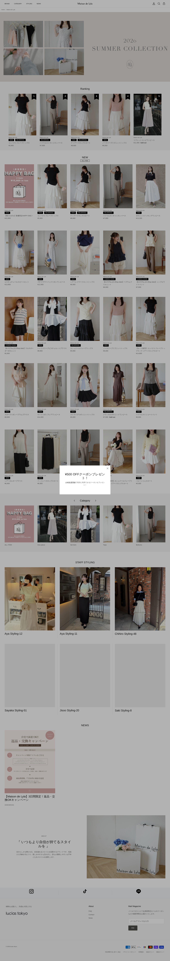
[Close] (107, 468)
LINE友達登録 (70, 482)
